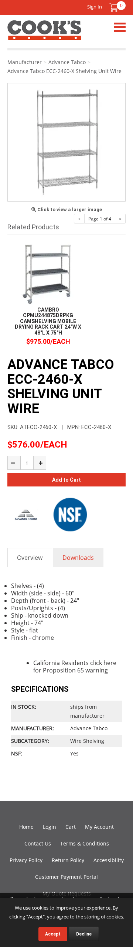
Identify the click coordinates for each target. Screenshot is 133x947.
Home (26, 826)
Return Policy (68, 860)
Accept (53, 934)
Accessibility (108, 860)
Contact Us (37, 843)
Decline (84, 934)
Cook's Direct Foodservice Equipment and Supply (44, 34)
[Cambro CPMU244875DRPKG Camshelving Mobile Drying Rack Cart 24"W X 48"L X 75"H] (48, 273)
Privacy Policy (26, 860)
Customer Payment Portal (66, 876)
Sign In (94, 6)
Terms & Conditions (84, 843)
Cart (70, 826)
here (109, 663)
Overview (29, 558)
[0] (113, 7)
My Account (99, 826)
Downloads (78, 558)
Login (49, 826)
